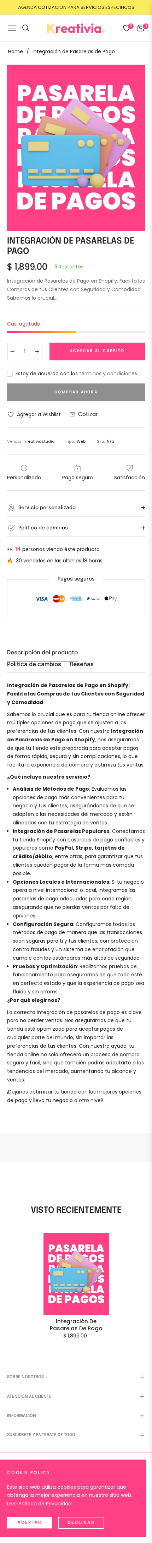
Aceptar (30, 1523)
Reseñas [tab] (82, 664)
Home (15, 51)
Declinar (81, 1523)
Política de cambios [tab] (34, 664)
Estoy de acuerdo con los (76, 373)
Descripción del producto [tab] (42, 653)
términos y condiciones (108, 373)
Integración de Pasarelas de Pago (76, 1325)
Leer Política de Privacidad (39, 1503)
